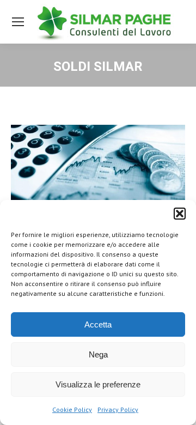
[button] (179, 213)
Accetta (98, 324)
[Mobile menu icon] (18, 22)
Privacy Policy (117, 409)
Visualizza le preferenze (98, 384)
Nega (98, 354)
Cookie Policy (72, 409)
